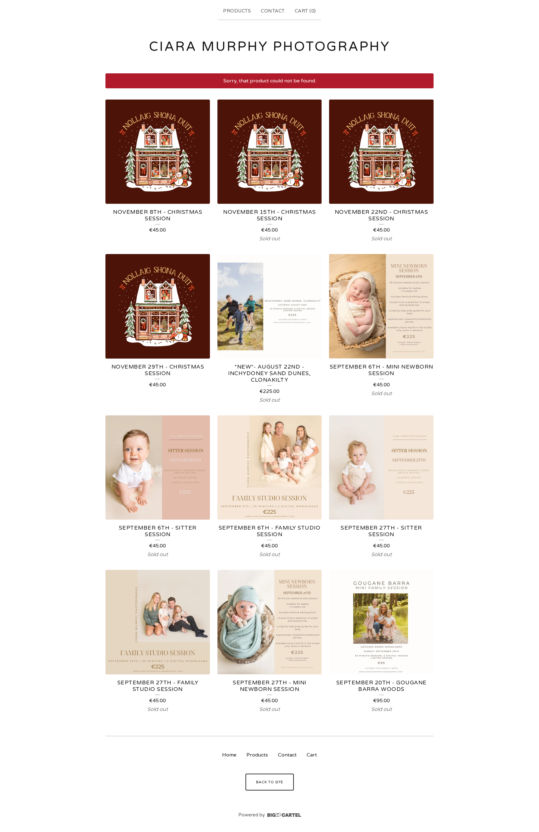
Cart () (305, 11)
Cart (312, 755)
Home (229, 755)
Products (237, 11)
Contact (273, 11)
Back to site (269, 782)
